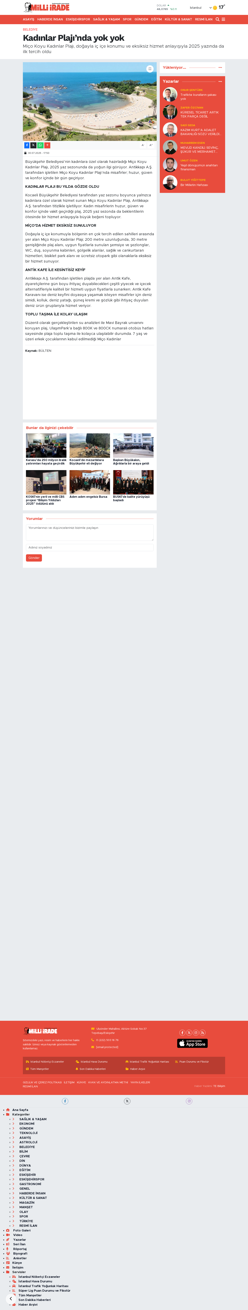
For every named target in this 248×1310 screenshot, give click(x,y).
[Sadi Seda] (170, 129)
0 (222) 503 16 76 (107, 1040)
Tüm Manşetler (39, 1069)
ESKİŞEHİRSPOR (78, 19)
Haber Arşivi (137, 1069)
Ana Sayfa (20, 1109)
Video (17, 1235)
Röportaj (19, 1249)
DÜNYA (25, 1165)
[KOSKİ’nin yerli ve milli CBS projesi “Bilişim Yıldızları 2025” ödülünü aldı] (46, 482)
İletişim (17, 1267)
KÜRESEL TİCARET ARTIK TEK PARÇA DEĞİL (199, 114)
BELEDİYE (30, 29)
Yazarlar (19, 1239)
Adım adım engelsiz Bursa (88, 496)
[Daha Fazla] (47, 145)
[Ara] (218, 19)
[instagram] (189, 1101)
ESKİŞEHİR (27, 1174)
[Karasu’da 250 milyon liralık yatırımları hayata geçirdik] (46, 445)
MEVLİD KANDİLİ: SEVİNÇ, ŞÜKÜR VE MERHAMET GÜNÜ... (199, 150)
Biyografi (19, 1253)
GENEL (24, 1188)
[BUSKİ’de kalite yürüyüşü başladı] (133, 482)
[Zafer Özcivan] (170, 111)
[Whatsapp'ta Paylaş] (40, 145)
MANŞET (26, 1207)
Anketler (19, 1258)
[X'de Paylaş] (33, 145)
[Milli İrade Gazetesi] (46, 7)
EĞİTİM (156, 19)
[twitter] (127, 1101)
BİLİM (23, 1151)
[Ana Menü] (222, 19)
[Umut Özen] (170, 164)
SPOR (127, 19)
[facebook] (65, 1101)
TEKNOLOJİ (28, 1133)
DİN (22, 1160)
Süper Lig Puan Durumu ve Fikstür (44, 1290)
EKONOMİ (26, 1123)
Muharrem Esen (192, 143)
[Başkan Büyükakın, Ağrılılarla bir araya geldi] (133, 445)
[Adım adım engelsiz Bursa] (90, 482)
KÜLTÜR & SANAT (178, 19)
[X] (189, 1033)
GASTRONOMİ (30, 1184)
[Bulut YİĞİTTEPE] (170, 182)
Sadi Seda (187, 125)
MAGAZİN (26, 1202)
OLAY (23, 1211)
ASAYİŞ (28, 19)
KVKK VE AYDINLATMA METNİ (108, 1082)
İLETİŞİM (69, 1082)
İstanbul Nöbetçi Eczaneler (47, 1061)
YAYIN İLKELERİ (140, 1082)
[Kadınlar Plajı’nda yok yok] (90, 101)
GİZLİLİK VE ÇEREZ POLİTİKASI (42, 1082)
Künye (17, 1262)
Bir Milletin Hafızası (194, 185)
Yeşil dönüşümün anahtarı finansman (199, 167)
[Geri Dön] (10, 1299)
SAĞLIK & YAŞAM (106, 19)
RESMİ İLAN (203, 19)
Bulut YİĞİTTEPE (193, 180)
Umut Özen (189, 160)
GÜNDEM (141, 19)
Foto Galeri (21, 1230)
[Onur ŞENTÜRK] (170, 94)
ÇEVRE (24, 1156)
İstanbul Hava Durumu (94, 1061)
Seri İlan (18, 1244)
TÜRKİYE (26, 1221)
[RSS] (203, 1033)
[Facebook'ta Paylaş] (26, 145)
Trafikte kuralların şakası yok (198, 96)
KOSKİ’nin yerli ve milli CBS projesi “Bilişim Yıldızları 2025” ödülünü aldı (45, 500)
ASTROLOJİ (28, 1142)
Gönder (34, 557)
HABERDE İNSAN (50, 19)
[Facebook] (182, 1033)
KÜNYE (81, 1082)
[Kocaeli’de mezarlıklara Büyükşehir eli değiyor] (90, 445)
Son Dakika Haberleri (93, 1069)
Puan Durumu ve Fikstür (194, 1061)
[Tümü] (220, 67)
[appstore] (192, 1043)
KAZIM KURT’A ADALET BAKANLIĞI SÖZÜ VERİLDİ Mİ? (199, 132)
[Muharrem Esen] (170, 147)
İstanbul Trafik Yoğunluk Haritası (149, 1061)
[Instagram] (196, 1033)
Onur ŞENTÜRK (191, 90)
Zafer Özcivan (191, 107)
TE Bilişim (219, 1086)
